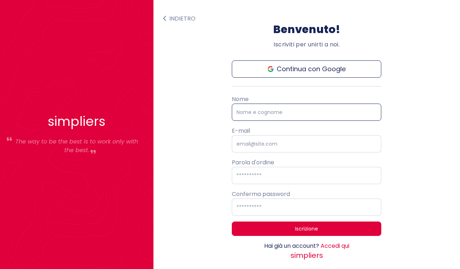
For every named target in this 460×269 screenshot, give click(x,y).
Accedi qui (335, 246)
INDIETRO (182, 18)
